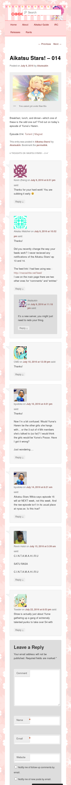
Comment (21, 673)
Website (20, 757)
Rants (29, 32)
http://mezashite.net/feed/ (28, 273)
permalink (42, 145)
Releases (15, 32)
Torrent (28, 134)
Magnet (38, 134)
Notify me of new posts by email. (34, 779)
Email (23, 738)
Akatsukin (42, 65)
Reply (19, 201)
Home (13, 24)
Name (23, 720)
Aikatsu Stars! (43, 141)
